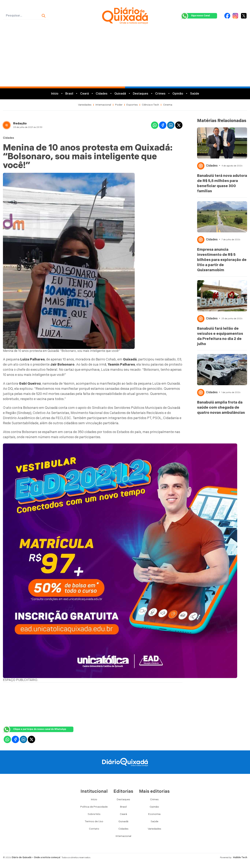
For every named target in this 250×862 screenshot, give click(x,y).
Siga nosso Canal (200, 15)
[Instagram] (235, 15)
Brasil (69, 93)
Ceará (84, 93)
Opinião (177, 93)
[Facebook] (227, 16)
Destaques (140, 93)
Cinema (167, 104)
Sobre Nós (94, 814)
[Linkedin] (170, 125)
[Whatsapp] (154, 125)
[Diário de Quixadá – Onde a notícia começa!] (125, 15)
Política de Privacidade (94, 806)
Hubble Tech (240, 857)
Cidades (101, 93)
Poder (118, 104)
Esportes (132, 104)
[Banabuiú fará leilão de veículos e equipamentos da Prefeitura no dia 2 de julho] (222, 295)
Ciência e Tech (150, 104)
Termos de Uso (94, 821)
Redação (20, 123)
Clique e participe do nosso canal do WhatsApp (39, 729)
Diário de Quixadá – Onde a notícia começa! (36, 857)
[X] (243, 15)
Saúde (194, 93)
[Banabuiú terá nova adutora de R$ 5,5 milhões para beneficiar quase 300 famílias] (222, 143)
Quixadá (120, 93)
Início (54, 93)
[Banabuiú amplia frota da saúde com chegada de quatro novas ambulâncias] (222, 369)
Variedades (85, 104)
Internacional (103, 104)
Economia (154, 814)
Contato (94, 828)
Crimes (160, 93)
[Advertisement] (125, 59)
